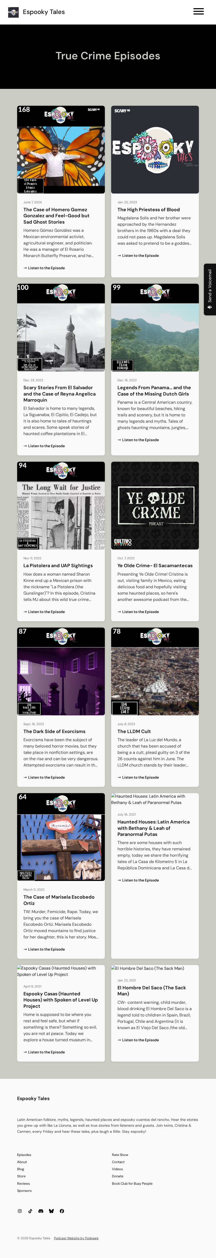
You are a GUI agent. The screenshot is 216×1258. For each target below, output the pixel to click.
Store (21, 1176)
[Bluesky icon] (51, 1211)
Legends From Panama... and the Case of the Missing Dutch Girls (154, 390)
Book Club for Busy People (132, 1183)
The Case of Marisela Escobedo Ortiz (59, 900)
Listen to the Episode (46, 268)
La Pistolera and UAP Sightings (58, 565)
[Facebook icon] (62, 1211)
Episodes (24, 1155)
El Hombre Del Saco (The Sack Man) (151, 991)
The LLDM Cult (134, 731)
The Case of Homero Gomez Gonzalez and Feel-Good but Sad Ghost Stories (56, 215)
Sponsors (24, 1190)
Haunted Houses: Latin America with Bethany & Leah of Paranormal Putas (153, 828)
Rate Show (120, 1155)
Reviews (23, 1183)
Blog (20, 1169)
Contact (118, 1162)
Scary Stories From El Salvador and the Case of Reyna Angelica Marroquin (59, 393)
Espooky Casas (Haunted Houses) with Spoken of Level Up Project (60, 1000)
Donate (117, 1176)
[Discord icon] (40, 1211)
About (22, 1162)
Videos (117, 1169)
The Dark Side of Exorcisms (54, 731)
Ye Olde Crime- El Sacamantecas (155, 565)
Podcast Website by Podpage (76, 1238)
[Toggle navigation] (198, 12)
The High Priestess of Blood (148, 209)
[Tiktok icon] (30, 1211)
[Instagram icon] (19, 1211)
